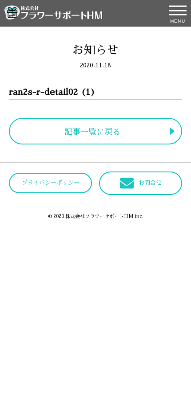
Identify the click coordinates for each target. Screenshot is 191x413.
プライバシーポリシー (51, 183)
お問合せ (150, 183)
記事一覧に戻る (92, 132)
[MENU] (178, 10)
